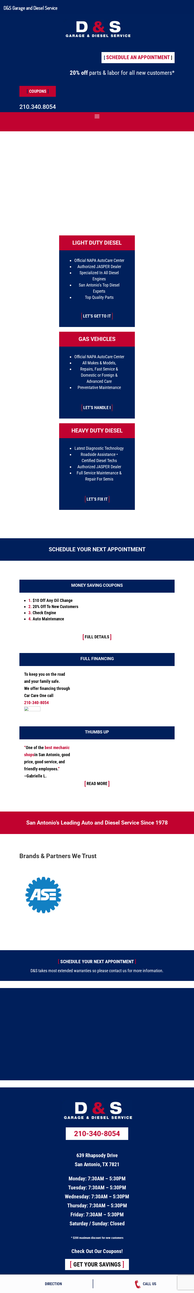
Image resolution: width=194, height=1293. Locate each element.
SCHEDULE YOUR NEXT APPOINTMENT (97, 961)
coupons (37, 91)
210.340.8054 (37, 106)
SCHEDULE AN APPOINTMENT (138, 57)
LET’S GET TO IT (97, 315)
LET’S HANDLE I (97, 407)
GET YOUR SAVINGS (97, 1264)
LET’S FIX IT (97, 499)
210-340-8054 (97, 1134)
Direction (53, 1284)
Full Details (97, 636)
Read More (97, 783)
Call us (149, 1284)
